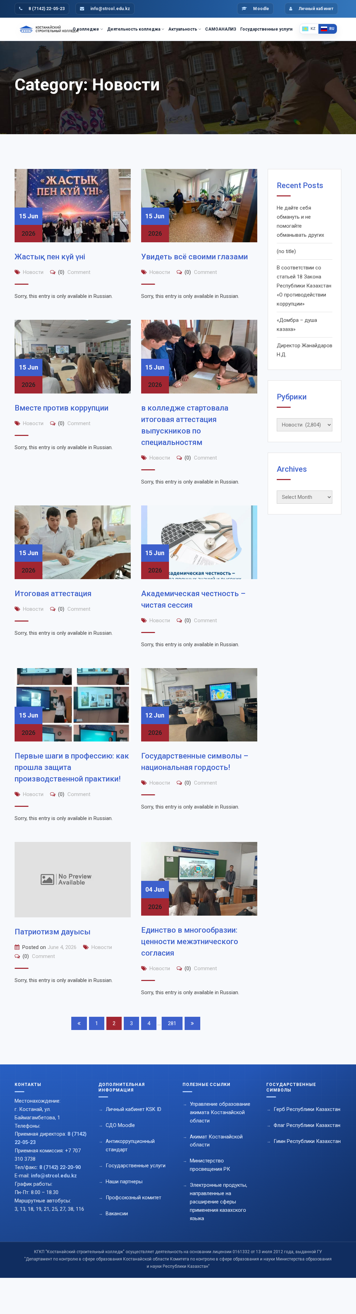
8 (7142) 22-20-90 (60, 1167)
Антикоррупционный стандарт (130, 1145)
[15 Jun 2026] (73, 205)
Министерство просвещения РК (210, 1165)
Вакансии (117, 1214)
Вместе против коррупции (61, 408)
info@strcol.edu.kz (110, 8)
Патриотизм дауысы (52, 931)
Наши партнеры (124, 1182)
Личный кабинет (316, 8)
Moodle (261, 8)
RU (331, 28)
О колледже (86, 29)
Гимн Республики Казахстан (307, 1141)
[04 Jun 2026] (199, 878)
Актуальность (182, 29)
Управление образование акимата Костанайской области (220, 1112)
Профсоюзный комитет (133, 1198)
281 (172, 1023)
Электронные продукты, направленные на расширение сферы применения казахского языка (218, 1202)
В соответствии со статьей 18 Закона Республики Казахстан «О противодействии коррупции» (304, 286)
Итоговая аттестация (53, 593)
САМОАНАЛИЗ (220, 29)
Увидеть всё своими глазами (194, 256)
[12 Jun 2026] (199, 704)
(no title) (286, 251)
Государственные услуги (266, 29)
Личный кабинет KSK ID (133, 1109)
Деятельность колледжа (133, 29)
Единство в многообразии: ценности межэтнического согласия (189, 941)
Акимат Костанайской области (216, 1141)
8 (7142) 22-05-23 (47, 8)
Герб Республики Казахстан (307, 1109)
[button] (52, 1087)
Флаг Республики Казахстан (307, 1125)
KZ (313, 28)
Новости (33, 272)
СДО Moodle (120, 1125)
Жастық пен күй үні (50, 256)
